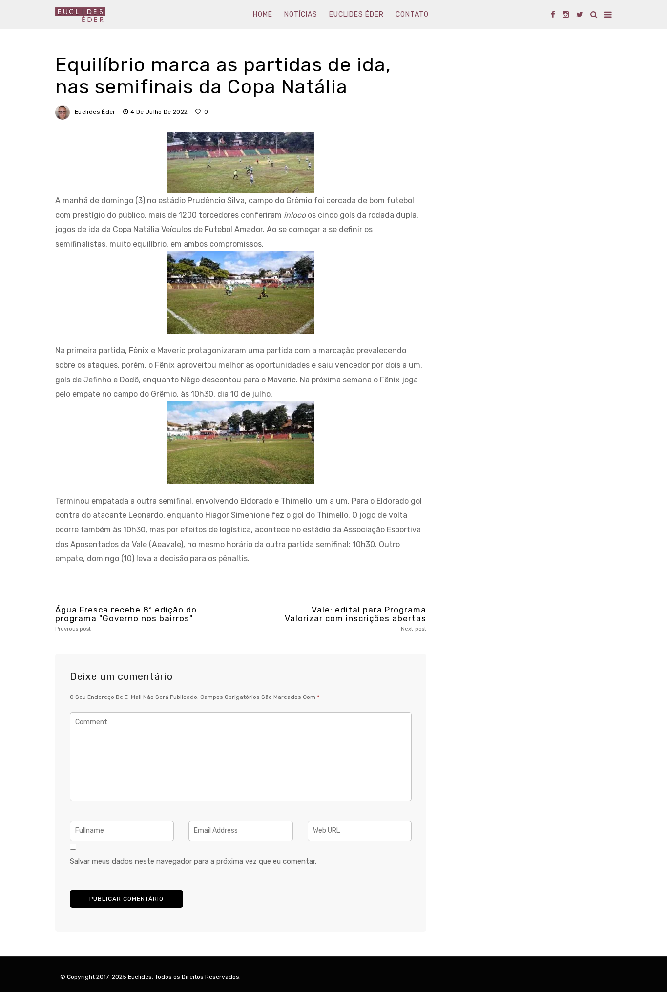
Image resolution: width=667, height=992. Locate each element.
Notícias (300, 14)
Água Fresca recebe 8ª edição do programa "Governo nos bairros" (126, 618)
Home (262, 14)
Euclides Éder (356, 14)
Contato (412, 14)
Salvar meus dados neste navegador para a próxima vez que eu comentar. (193, 861)
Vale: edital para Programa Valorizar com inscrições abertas (355, 618)
